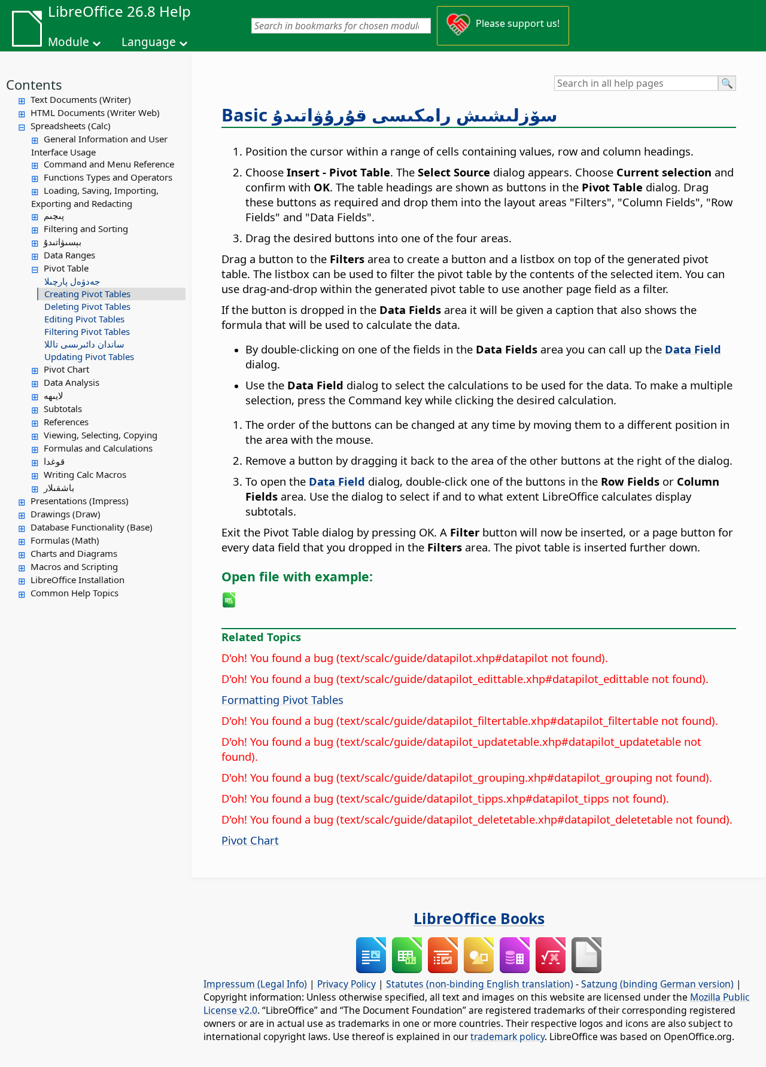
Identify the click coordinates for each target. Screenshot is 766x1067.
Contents (34, 84)
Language (148, 42)
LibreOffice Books (479, 918)
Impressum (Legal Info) (255, 983)
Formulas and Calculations (98, 448)
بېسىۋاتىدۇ (62, 242)
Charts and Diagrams (74, 553)
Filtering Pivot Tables (87, 331)
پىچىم (54, 215)
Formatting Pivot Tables (282, 699)
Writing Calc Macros (85, 474)
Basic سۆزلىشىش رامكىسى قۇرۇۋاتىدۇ (389, 115)
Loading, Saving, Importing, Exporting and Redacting (95, 196)
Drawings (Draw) (66, 514)
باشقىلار (59, 487)
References (66, 422)
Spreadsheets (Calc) (71, 126)
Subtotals (63, 408)
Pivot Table (66, 268)
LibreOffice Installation (77, 580)
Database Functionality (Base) (92, 527)
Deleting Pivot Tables (87, 306)
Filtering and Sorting (86, 228)
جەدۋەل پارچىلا (72, 281)
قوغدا (54, 461)
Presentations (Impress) (80, 501)
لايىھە (53, 395)
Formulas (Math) (65, 540)
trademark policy (507, 1036)
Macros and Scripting (74, 566)
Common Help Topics (74, 593)
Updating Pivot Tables (89, 356)
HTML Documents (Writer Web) (95, 112)
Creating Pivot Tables (87, 294)
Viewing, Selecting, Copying (100, 435)
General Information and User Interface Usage (99, 145)
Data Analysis (71, 382)
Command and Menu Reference (109, 164)
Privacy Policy (346, 983)
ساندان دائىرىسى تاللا (84, 344)
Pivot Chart (66, 369)
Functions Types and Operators (108, 177)
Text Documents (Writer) (81, 99)
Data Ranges (69, 255)
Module (68, 42)
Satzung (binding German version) (657, 983)
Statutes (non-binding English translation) (479, 983)
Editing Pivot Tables (84, 319)
